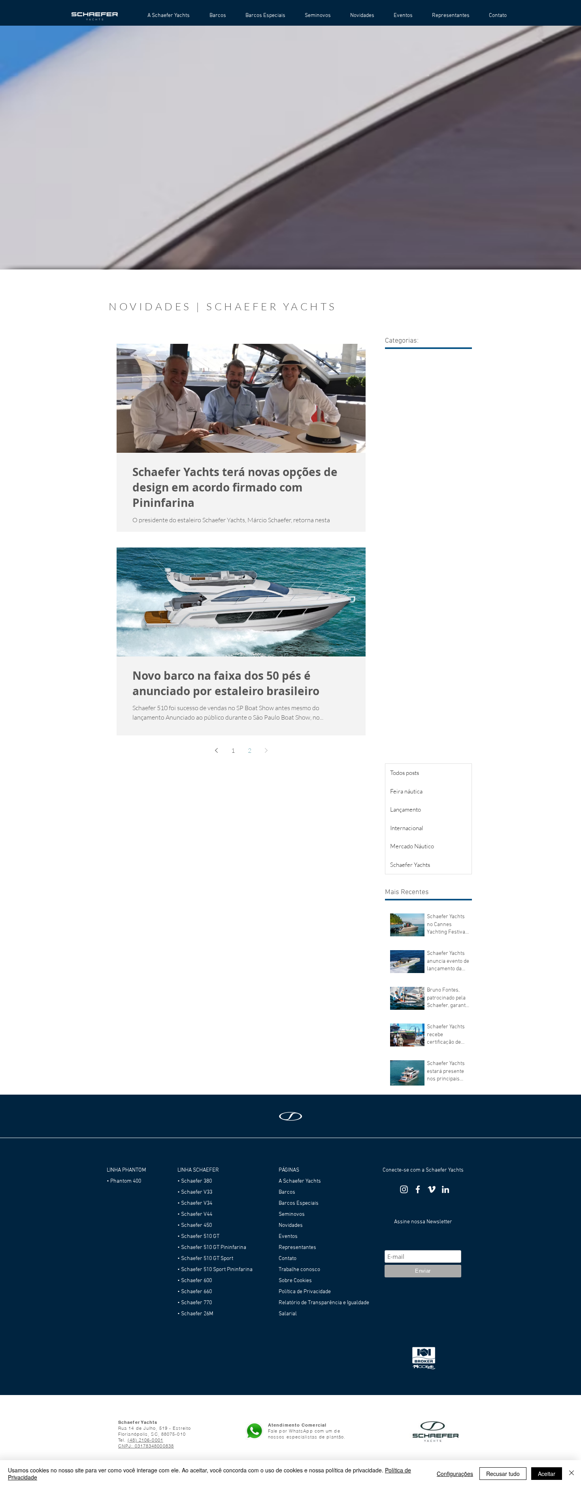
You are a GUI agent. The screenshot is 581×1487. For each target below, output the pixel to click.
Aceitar (546, 1474)
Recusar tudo (503, 1474)
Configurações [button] (455, 1474)
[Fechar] (571, 1473)
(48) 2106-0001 (145, 1440)
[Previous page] (216, 750)
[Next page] (266, 750)
